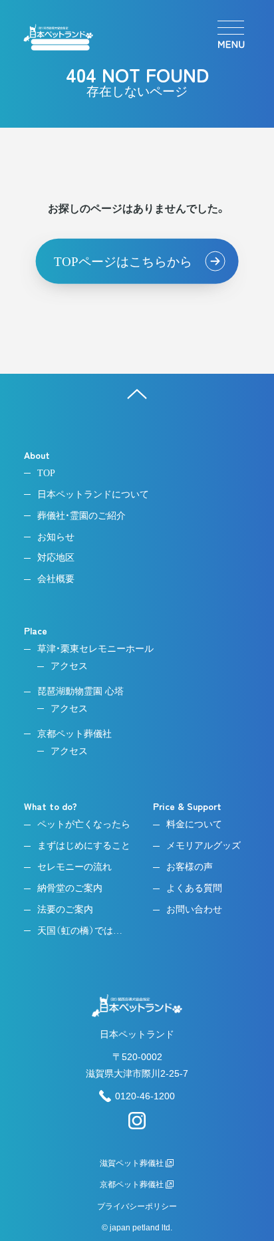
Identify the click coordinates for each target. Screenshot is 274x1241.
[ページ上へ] (137, 394)
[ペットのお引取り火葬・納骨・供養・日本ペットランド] (58, 37)
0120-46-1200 (145, 1096)
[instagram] (137, 1126)
